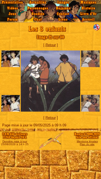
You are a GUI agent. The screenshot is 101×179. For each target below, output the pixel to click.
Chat (38, 19)
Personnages (37, 8)
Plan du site (87, 144)
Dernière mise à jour (14, 141)
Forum (12, 19)
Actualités (37, 2)
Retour (51, 45)
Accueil (88, 19)
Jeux (12, 14)
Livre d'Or (88, 14)
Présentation (12, 2)
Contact (63, 14)
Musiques (88, 2)
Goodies (38, 14)
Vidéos (12, 8)
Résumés (63, 8)
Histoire (88, 8)
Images (63, 2)
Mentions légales (87, 141)
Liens (63, 19)
